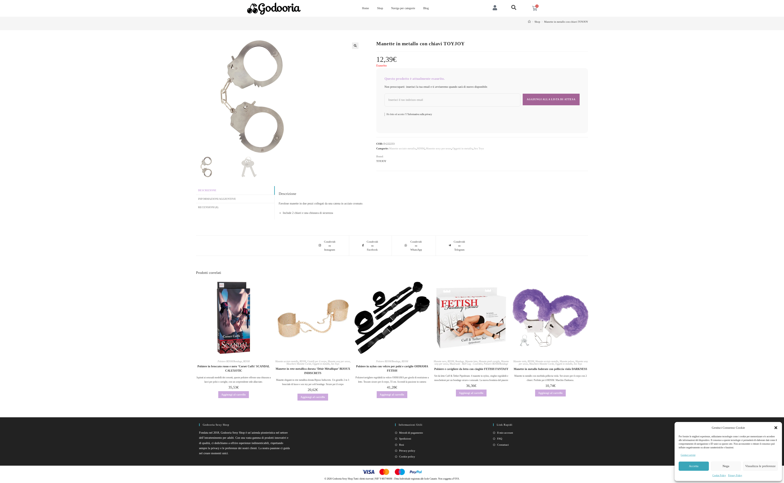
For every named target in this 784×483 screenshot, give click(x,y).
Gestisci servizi (688, 455)
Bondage (459, 361)
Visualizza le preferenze (760, 466)
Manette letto (471, 361)
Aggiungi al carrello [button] (233, 394)
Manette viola (519, 361)
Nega (726, 466)
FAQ (499, 438)
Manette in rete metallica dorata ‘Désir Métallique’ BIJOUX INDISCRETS (313, 371)
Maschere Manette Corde (298, 363)
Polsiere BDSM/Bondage (230, 361)
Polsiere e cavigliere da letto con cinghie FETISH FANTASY (471, 369)
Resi (401, 444)
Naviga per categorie (403, 8)
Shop (380, 8)
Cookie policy (407, 456)
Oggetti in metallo (462, 148)
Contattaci (503, 444)
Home (365, 8)
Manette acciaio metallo (402, 148)
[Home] (529, 21)
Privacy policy (407, 450)
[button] (776, 428)
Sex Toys (479, 148)
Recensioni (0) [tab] (208, 207)
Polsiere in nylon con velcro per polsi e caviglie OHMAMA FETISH (392, 368)
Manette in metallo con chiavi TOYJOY (566, 21)
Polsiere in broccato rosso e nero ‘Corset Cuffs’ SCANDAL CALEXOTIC (233, 368)
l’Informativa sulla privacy (419, 114)
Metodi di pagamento (411, 432)
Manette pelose (567, 361)
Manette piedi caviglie (489, 361)
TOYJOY (381, 161)
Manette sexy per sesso (438, 148)
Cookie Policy (719, 475)
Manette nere (440, 361)
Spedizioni (405, 438)
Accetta (693, 466)
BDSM (421, 148)
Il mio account (505, 432)
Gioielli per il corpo (316, 361)
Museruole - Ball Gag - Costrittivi (466, 363)
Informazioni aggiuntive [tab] (217, 199)
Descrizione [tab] (207, 190)
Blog (426, 8)
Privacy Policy (735, 475)
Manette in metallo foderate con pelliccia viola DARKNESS (550, 369)
